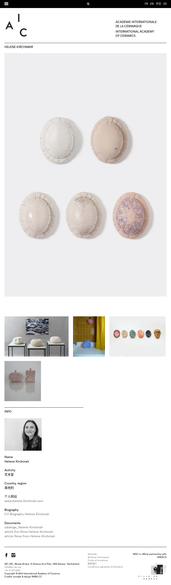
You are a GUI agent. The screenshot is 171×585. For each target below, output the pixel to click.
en (152, 3)
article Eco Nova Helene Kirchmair (28, 531)
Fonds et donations (98, 560)
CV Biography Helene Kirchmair (26, 514)
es (165, 3)
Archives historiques (98, 557)
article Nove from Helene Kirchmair (29, 536)
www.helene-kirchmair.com (23, 501)
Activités (92, 554)
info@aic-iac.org (12, 567)
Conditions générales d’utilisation (105, 567)
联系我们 (92, 564)
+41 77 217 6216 (12, 570)
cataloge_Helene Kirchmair (23, 527)
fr (146, 3)
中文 (158, 3)
